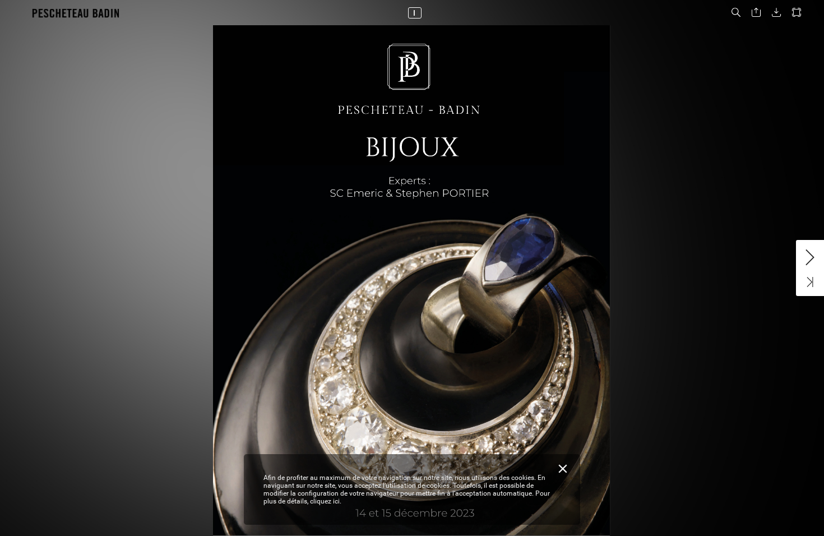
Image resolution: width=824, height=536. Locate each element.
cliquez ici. (325, 501)
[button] (736, 12)
